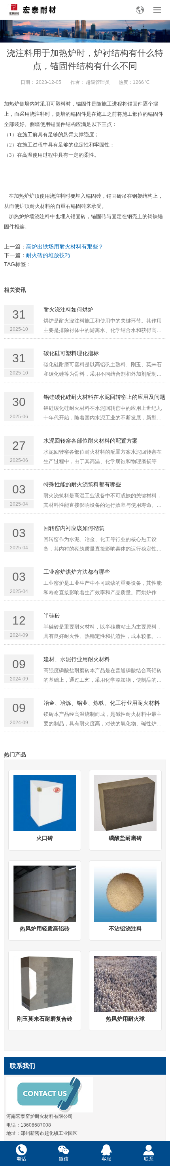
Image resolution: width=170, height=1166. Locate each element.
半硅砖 (51, 615)
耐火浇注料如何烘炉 (68, 309)
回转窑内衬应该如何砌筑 (73, 528)
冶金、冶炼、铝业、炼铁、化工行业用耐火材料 (101, 703)
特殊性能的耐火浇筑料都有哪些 (82, 484)
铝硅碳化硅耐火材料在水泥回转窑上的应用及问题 (104, 397)
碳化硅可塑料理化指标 (71, 353)
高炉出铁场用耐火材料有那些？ (65, 246)
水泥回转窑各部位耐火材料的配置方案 (90, 440)
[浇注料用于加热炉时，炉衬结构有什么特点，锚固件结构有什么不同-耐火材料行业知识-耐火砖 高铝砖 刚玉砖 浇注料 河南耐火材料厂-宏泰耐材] (32, 10)
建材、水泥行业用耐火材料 (76, 659)
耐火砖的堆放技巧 (48, 255)
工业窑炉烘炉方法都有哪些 (76, 572)
